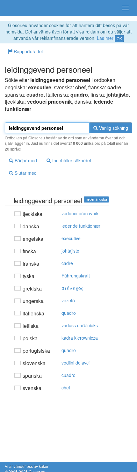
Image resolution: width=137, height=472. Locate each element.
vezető (68, 300)
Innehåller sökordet (71, 160)
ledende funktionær (80, 226)
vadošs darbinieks (79, 325)
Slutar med (25, 173)
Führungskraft (75, 275)
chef (65, 387)
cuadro (68, 375)
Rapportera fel (27, 51)
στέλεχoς (72, 288)
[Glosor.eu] (16, 8)
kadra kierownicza (79, 338)
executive (71, 238)
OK (119, 38)
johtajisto (70, 250)
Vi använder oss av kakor (26, 466)
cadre (67, 263)
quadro (68, 313)
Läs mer (105, 38)
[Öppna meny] (125, 8)
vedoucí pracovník (79, 213)
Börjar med (25, 160)
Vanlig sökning (113, 128)
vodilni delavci (75, 362)
